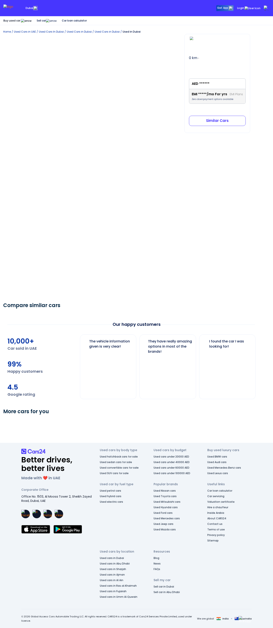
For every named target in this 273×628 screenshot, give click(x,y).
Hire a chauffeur (217, 507)
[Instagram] (48, 514)
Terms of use (216, 529)
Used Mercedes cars (167, 518)
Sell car (41, 20)
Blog (156, 558)
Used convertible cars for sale (119, 467)
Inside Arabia (215, 513)
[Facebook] (25, 514)
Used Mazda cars (165, 529)
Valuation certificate (221, 502)
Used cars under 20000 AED (171, 456)
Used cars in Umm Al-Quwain (118, 597)
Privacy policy (216, 535)
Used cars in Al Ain (111, 580)
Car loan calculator (74, 20)
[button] (244, 619)
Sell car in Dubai (164, 586)
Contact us (214, 524)
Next (259, 364)
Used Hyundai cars (166, 507)
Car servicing (215, 496)
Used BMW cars (217, 456)
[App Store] (35, 529)
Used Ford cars (163, 513)
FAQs (157, 569)
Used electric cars (111, 502)
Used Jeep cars (163, 524)
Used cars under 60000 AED (171, 467)
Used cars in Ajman (112, 574)
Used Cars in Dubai (79, 31)
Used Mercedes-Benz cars (224, 467)
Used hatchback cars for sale (119, 456)
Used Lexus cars (217, 473)
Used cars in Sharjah (113, 569)
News (157, 563)
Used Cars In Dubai (51, 31)
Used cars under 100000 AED (172, 473)
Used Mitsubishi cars (167, 502)
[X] (36, 514)
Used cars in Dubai (112, 558)
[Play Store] (68, 529)
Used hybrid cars (110, 496)
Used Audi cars (217, 462)
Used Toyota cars (165, 496)
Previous (76, 364)
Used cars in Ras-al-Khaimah (118, 586)
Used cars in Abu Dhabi (115, 563)
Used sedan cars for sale (116, 462)
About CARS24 (216, 518)
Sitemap (213, 540)
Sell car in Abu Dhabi (167, 592)
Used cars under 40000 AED (172, 462)
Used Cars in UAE (25, 31)
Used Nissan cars (165, 490)
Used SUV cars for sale (114, 473)
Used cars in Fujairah (113, 591)
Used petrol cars (110, 490)
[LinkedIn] (59, 514)
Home (7, 31)
